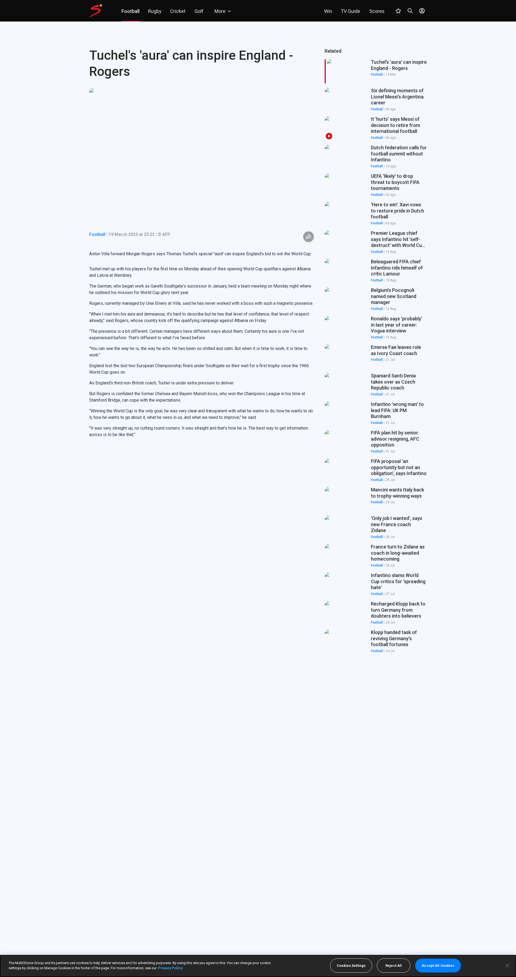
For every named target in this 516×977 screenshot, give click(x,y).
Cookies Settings (351, 966)
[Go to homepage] (95, 10)
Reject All (393, 966)
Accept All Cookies (438, 966)
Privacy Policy (170, 968)
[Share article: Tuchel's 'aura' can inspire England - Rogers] (308, 236)
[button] (376, 100)
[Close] (507, 965)
